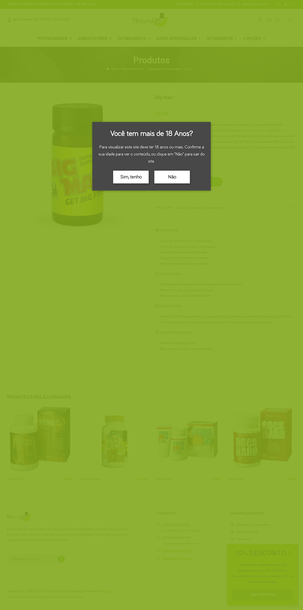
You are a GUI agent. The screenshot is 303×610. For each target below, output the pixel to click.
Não (172, 177)
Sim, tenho (131, 177)
